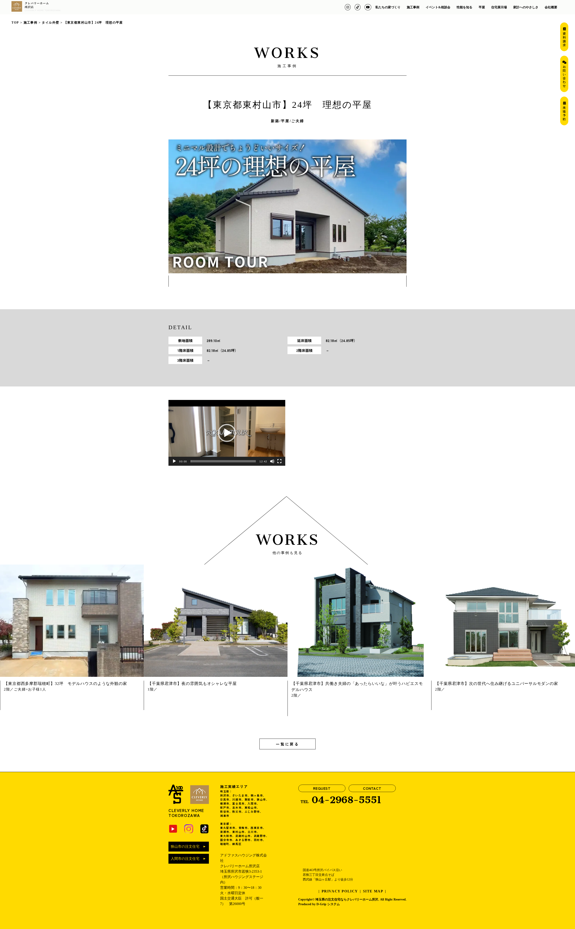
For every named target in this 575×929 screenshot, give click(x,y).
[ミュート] (272, 461)
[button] (227, 433)
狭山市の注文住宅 (185, 846)
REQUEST (322, 788)
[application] (226, 433)
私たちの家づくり (387, 7)
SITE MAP (373, 891)
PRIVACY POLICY (340, 891)
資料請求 (564, 38)
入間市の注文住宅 (185, 859)
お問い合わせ (564, 75)
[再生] (174, 461)
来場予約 (564, 113)
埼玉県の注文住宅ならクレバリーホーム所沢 (346, 899)
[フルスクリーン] (279, 461)
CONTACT (372, 788)
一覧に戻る (287, 744)
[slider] (223, 461)
